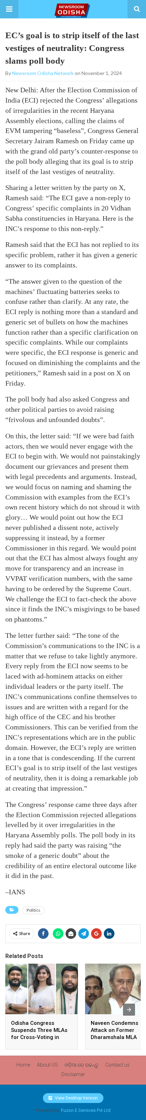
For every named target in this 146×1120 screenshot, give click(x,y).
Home (23, 1065)
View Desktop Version (76, 1098)
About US (47, 1065)
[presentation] (129, 1010)
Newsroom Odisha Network (43, 73)
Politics (33, 910)
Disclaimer (73, 1074)
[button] (9, 9)
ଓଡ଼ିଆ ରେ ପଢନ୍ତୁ (81, 1065)
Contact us (117, 1065)
